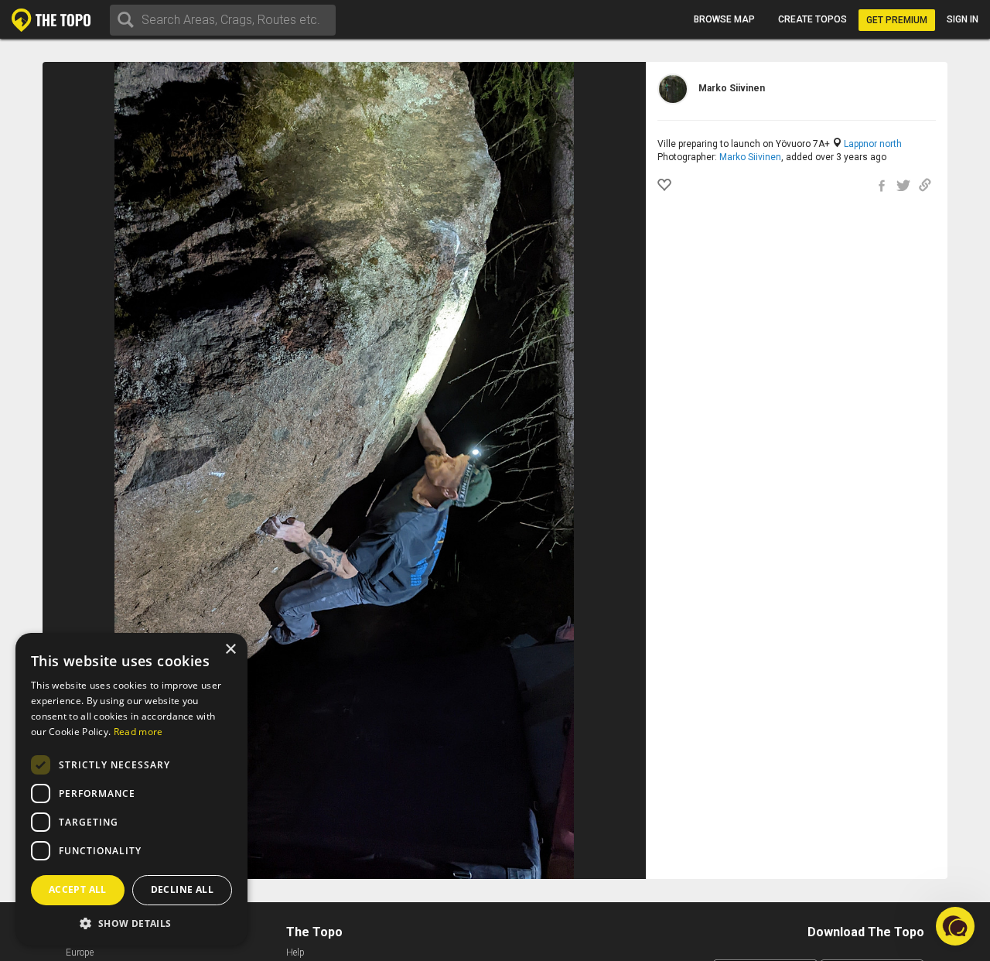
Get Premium (896, 20)
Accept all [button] (78, 889)
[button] (131, 922)
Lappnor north (873, 144)
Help (295, 952)
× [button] (230, 649)
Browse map (724, 19)
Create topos (812, 19)
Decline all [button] (182, 889)
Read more (138, 731)
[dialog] (131, 789)
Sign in (962, 19)
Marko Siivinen (750, 157)
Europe (80, 952)
